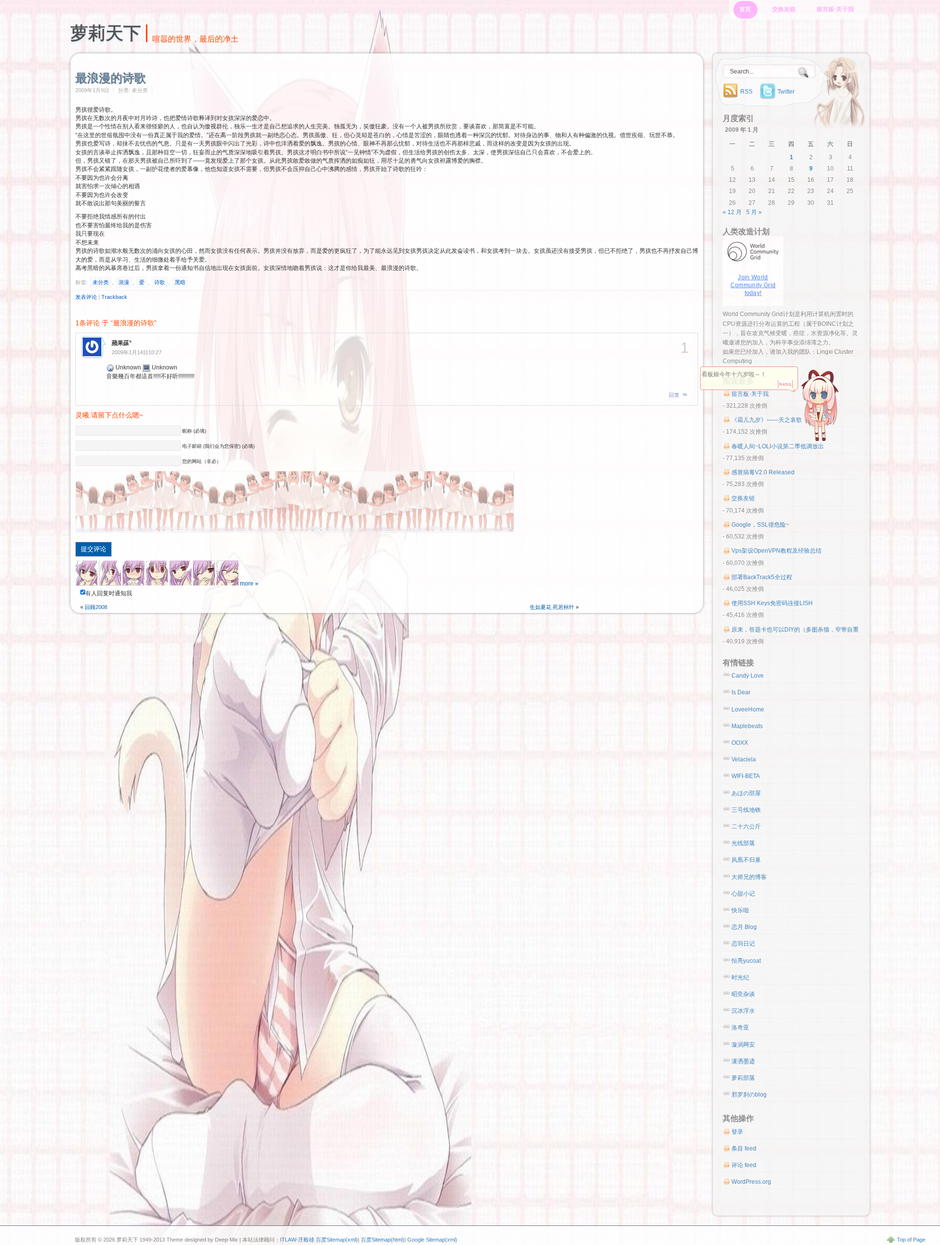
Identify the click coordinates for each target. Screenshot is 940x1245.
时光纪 (740, 977)
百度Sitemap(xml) (337, 1240)
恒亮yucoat (746, 960)
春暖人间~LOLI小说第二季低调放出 (777, 446)
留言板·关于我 (835, 9)
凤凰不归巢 (746, 859)
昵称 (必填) (194, 431)
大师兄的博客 (749, 877)
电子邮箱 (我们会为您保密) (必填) (218, 446)
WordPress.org (751, 1181)
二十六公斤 (746, 826)
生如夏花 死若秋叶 (552, 607)
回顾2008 (96, 607)
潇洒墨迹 (743, 1061)
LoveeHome (747, 709)
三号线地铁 (746, 809)
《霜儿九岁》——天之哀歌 (766, 419)
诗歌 (159, 282)
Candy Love (747, 675)
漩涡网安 (743, 1044)
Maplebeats (747, 726)
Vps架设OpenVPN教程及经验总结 (776, 550)
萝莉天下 (105, 33)
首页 (745, 9)
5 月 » (754, 212)
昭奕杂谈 (743, 994)
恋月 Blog (744, 927)
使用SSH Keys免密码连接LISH (772, 603)
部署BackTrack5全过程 (761, 577)
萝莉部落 (743, 1077)
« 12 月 (732, 212)
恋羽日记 (743, 943)
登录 (737, 1131)
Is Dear (741, 692)
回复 (674, 395)
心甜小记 (743, 893)
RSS (746, 91)
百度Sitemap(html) (382, 1240)
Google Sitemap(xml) (432, 1240)
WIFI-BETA (745, 776)
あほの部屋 (746, 793)
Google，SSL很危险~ (760, 524)
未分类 (101, 282)
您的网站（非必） (201, 461)
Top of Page (911, 1240)
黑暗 (180, 282)
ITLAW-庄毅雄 (297, 1240)
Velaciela (743, 759)
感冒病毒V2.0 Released (763, 472)
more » (249, 583)
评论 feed (743, 1165)
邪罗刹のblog (749, 1094)
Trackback (114, 297)
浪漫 (123, 282)
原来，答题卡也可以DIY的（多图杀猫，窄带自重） (798, 629)
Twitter (786, 91)
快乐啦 (740, 910)
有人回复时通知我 (108, 593)
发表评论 (86, 297)
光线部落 (743, 843)
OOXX (739, 742)
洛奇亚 (740, 1027)
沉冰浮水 (743, 1010)
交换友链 (784, 9)
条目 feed (743, 1148)
